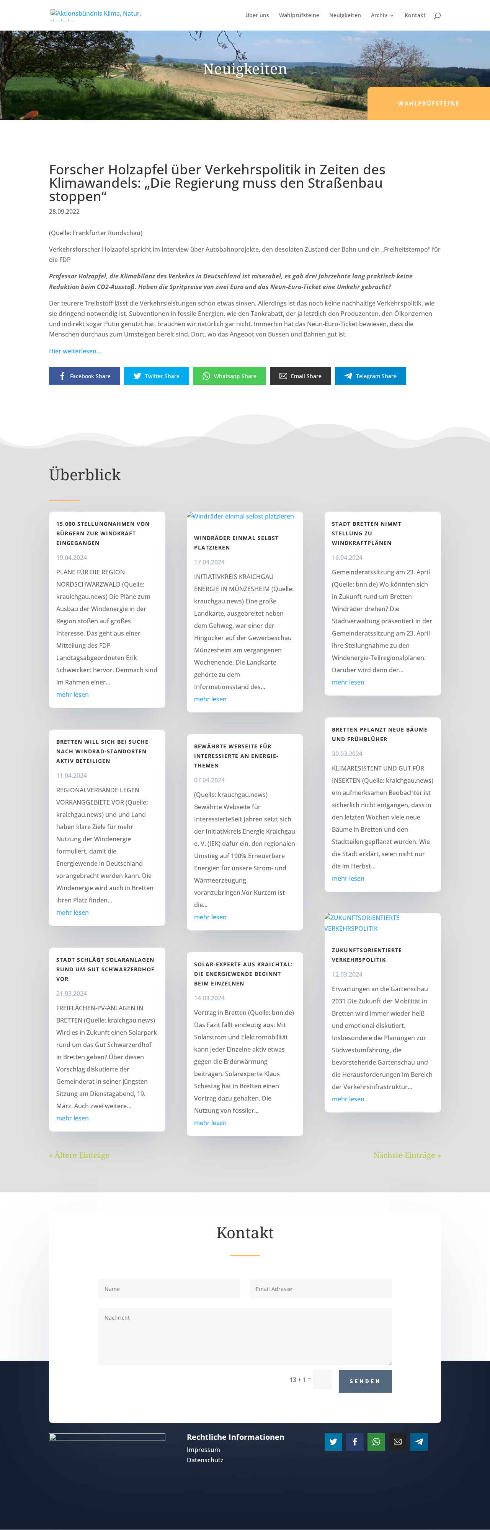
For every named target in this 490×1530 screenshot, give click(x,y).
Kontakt (415, 16)
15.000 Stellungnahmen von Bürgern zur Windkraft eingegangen (103, 533)
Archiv (379, 16)
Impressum (203, 1449)
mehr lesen (72, 694)
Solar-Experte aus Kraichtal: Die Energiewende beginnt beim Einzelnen (243, 974)
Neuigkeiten (345, 16)
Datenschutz (205, 1460)
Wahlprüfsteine (299, 16)
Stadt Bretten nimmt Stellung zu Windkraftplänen (367, 533)
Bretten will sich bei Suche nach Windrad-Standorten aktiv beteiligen (102, 751)
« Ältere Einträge (79, 1155)
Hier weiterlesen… (75, 351)
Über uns (257, 16)
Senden (365, 1381)
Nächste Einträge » (407, 1155)
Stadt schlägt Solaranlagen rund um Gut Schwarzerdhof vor (105, 969)
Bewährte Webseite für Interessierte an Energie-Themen (236, 756)
